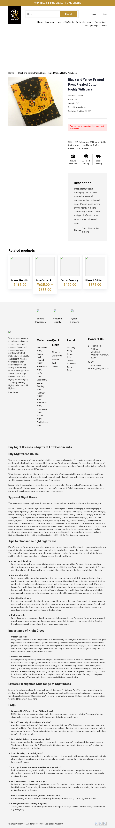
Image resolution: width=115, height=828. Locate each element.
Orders (55, 367)
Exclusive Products (60, 514)
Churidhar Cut (48, 512)
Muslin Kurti (50, 523)
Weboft (59, 824)
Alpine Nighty (25, 512)
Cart (54, 363)
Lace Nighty (50, 22)
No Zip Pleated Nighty (92, 523)
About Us (56, 352)
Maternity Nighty (14, 523)
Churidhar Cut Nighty (62, 512)
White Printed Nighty (90, 532)
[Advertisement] (57, 48)
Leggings (70, 520)
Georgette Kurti (38, 517)
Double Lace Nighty (42, 423)
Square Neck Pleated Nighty (40, 358)
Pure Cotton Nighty (61, 529)
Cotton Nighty (74, 145)
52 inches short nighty (74, 509)
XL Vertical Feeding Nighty (43, 535)
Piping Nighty (50, 526)
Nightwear (60, 523)
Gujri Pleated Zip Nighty (54, 517)
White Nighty (76, 532)
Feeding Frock (74, 514)
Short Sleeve (82, 148)
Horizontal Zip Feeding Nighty (76, 517)
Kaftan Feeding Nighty (40, 386)
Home (40, 22)
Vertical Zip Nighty (66, 22)
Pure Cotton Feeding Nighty (27, 529)
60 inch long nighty (91, 509)
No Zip (96, 145)
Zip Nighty (70, 535)
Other (47, 509)
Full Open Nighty (92, 25)
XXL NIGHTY (60, 535)
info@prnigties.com (100, 368)
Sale (71, 529)
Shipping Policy (71, 349)
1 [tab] (35, 123)
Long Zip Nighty (80, 520)
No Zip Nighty (39, 374)
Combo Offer (88, 512)
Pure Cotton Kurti (46, 529)
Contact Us (57, 356)
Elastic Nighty (101, 22)
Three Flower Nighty (47, 532)
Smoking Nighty (14, 532)
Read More (13, 392)
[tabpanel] (35, 101)
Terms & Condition (71, 362)
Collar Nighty (77, 512)
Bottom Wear (36, 512)
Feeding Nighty (87, 514)
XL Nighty (28, 535)
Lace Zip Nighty (58, 520)
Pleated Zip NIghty (71, 526)
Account (55, 359)
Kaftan (92, 517)
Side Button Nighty (42, 368)
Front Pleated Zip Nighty (42, 402)
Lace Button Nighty (33, 520)
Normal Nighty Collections (34, 526)
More (104, 25)
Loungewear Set (94, 520)
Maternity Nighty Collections (33, 523)
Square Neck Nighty (30, 532)
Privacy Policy (70, 368)
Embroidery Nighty (84, 22)
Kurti (23, 520)
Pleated (71, 148)
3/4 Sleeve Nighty (98, 142)
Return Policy (70, 355)
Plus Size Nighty (85, 526)
